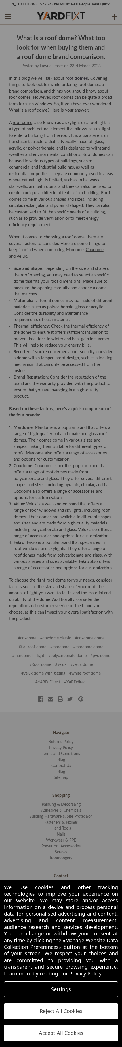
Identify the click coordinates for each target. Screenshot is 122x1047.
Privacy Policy (85, 973)
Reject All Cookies (61, 1011)
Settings (61, 989)
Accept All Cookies (61, 1032)
